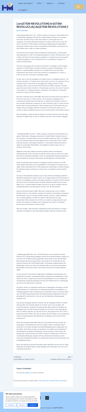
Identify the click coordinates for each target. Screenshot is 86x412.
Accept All (33, 405)
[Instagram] (47, 398)
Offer (39, 3)
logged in (28, 373)
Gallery (50, 3)
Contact (61, 3)
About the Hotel (24, 3)
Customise (11, 405)
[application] (32, 3)
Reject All (22, 405)
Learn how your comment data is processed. (52, 380)
